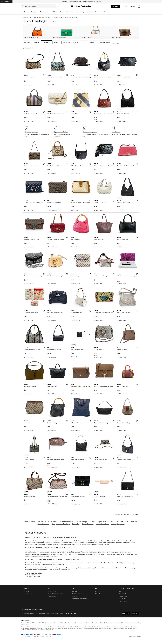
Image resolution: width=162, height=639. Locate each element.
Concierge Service (27, 594)
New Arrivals (25, 12)
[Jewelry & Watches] (78, 12)
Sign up (132, 6)
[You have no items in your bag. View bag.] (139, 6)
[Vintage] (86, 12)
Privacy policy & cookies (56, 613)
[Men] (51, 12)
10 (133, 514)
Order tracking (52, 591)
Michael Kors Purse (102, 524)
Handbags (47, 17)
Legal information (40, 613)
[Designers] (38, 12)
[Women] (45, 12)
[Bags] (64, 12)
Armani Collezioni (29, 522)
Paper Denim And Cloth (105, 522)
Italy (50, 636)
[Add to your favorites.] (44, 75)
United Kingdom (28, 636)
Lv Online (92, 522)
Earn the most (116, 132)
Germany (43, 636)
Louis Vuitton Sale (122, 522)
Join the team (122, 599)
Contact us (98, 594)
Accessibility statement (28, 613)
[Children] (58, 12)
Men (48, 12)
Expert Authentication (61, 132)
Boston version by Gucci (33, 575)
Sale (96, 12)
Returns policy (52, 596)
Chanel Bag (76, 524)
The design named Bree (32, 576)
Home (24, 17)
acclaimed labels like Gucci (103, 563)
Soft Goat (133, 522)
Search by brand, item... (31, 6)
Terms (47, 613)
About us (121, 591)
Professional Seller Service (79, 599)
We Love (89, 12)
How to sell (75, 591)
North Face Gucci (43, 524)
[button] (139, 6)
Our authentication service (55, 594)
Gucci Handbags (87, 524)
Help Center (98, 591)
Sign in (125, 6)
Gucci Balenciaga (81, 522)
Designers (34, 12)
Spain (47, 636)
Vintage (82, 12)
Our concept (25, 591)
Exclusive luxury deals (90, 132)
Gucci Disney (52, 522)
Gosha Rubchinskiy (66, 522)
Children (54, 12)
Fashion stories (123, 601)
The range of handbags (31, 568)
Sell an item (115, 6)
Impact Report (123, 596)
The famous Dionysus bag (33, 573)
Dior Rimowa (42, 522)
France (22, 636)
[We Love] (93, 12)
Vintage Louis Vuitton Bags (61, 524)
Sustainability (122, 594)
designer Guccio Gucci (122, 541)
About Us (103, 12)
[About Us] (107, 12)
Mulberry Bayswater (118, 524)
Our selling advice (77, 594)
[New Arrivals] (30, 12)
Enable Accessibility (6, 1)
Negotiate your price (31, 132)
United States (37, 636)
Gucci (30, 17)
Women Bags (38, 17)
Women (42, 12)
